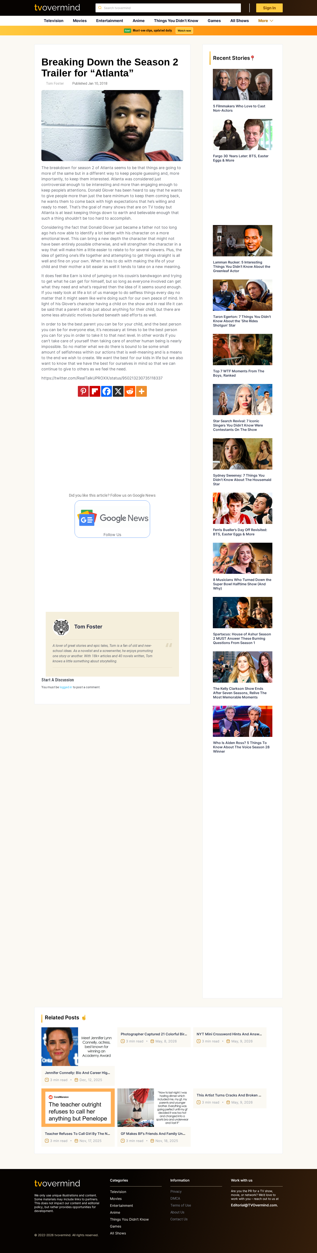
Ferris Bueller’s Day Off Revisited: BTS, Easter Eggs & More (240, 532)
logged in (66, 687)
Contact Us (179, 1219)
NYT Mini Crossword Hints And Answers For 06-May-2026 (246, 1034)
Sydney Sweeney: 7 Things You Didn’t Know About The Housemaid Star (242, 479)
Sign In (269, 8)
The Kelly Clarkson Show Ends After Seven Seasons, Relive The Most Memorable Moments (240, 692)
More (263, 20)
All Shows (239, 20)
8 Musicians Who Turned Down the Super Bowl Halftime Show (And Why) (242, 583)
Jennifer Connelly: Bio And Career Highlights (82, 1073)
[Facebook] (106, 391)
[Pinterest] (83, 391)
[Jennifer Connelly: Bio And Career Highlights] (78, 1046)
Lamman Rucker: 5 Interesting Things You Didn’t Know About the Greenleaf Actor (241, 266)
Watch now (184, 30)
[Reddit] (129, 391)
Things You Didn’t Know (176, 20)
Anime (139, 20)
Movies (80, 20)
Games (214, 20)
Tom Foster (55, 83)
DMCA (175, 1198)
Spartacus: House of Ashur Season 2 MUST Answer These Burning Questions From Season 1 (242, 638)
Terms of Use (180, 1205)
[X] (118, 391)
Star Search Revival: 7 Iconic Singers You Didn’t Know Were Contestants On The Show (238, 425)
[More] (141, 391)
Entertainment (109, 20)
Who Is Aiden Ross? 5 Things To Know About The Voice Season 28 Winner (241, 747)
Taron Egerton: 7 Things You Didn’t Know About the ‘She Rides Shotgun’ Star (242, 320)
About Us (177, 1212)
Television (53, 20)
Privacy (176, 1192)
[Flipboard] (94, 391)
